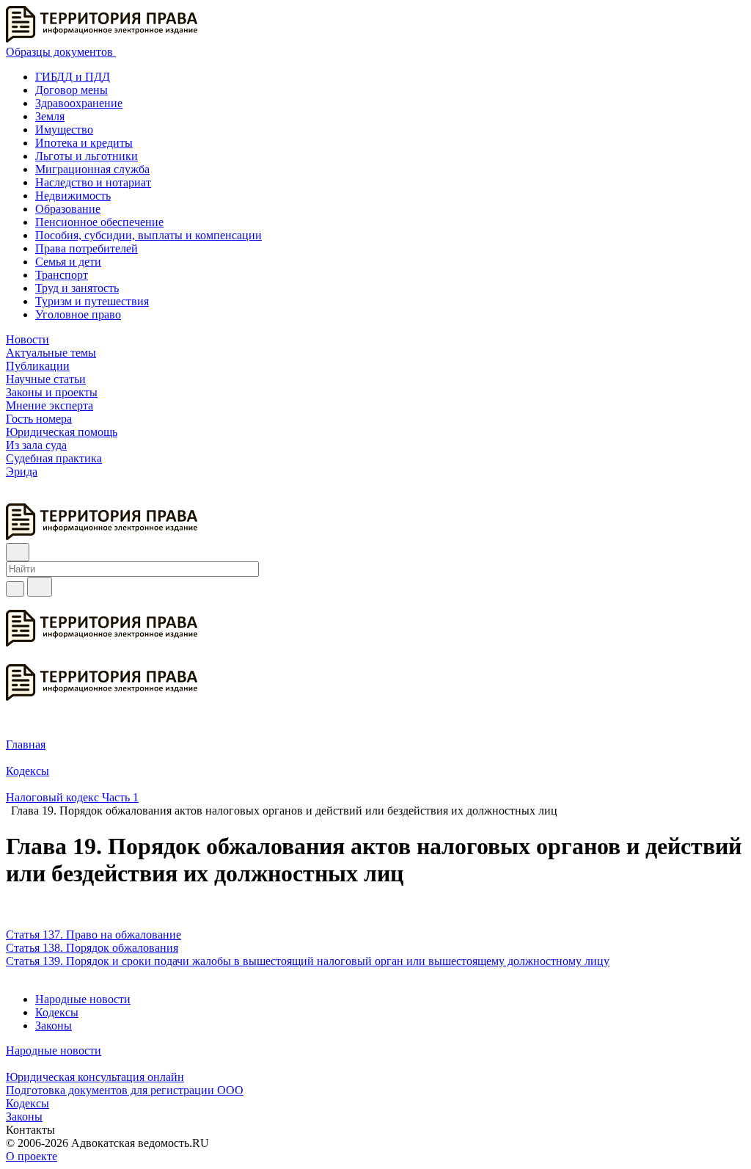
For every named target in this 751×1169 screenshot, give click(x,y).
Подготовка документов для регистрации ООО (124, 1090)
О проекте (31, 1156)
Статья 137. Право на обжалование (93, 934)
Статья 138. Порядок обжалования (92, 948)
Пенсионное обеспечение (99, 222)
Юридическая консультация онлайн (95, 1077)
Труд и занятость (77, 288)
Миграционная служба (92, 169)
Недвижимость (73, 195)
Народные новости (83, 999)
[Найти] (39, 587)
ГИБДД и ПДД (72, 76)
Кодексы (56, 1012)
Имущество (64, 129)
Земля (50, 116)
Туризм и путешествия (92, 301)
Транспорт (61, 275)
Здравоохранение (78, 103)
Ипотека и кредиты (84, 142)
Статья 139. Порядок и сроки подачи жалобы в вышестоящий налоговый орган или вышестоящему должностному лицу (307, 961)
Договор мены (71, 90)
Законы (53, 1025)
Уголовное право (78, 314)
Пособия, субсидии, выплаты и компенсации (148, 235)
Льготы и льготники (86, 156)
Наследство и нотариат (93, 182)
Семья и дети (68, 261)
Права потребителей (86, 248)
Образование (67, 209)
